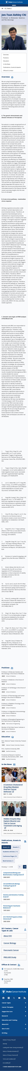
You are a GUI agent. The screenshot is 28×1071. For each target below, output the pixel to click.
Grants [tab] (6, 847)
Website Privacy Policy (8, 1040)
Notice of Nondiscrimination (10, 1051)
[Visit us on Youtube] (19, 998)
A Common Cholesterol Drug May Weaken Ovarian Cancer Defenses (13, 788)
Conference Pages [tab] (10, 856)
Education (6, 61)
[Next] (24, 867)
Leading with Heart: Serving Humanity (12, 1047)
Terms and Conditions (8, 1059)
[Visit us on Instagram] (9, 998)
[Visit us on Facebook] (3, 998)
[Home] (2, 8)
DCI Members (8, 8)
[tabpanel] (14, 894)
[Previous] (20, 867)
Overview (6, 54)
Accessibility (6, 1063)
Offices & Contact (8, 70)
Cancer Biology (10, 943)
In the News (6, 64)
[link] (13, 792)
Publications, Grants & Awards (12, 67)
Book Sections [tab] (8, 861)
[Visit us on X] (14, 998)
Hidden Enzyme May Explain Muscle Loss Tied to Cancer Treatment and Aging (13, 822)
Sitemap (5, 1043)
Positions (6, 58)
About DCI (8, 936)
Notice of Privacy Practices (9, 1055)
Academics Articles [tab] (10, 852)
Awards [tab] (16, 847)
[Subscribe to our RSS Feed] (25, 998)
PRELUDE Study (10, 957)
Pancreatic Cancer (11, 950)
